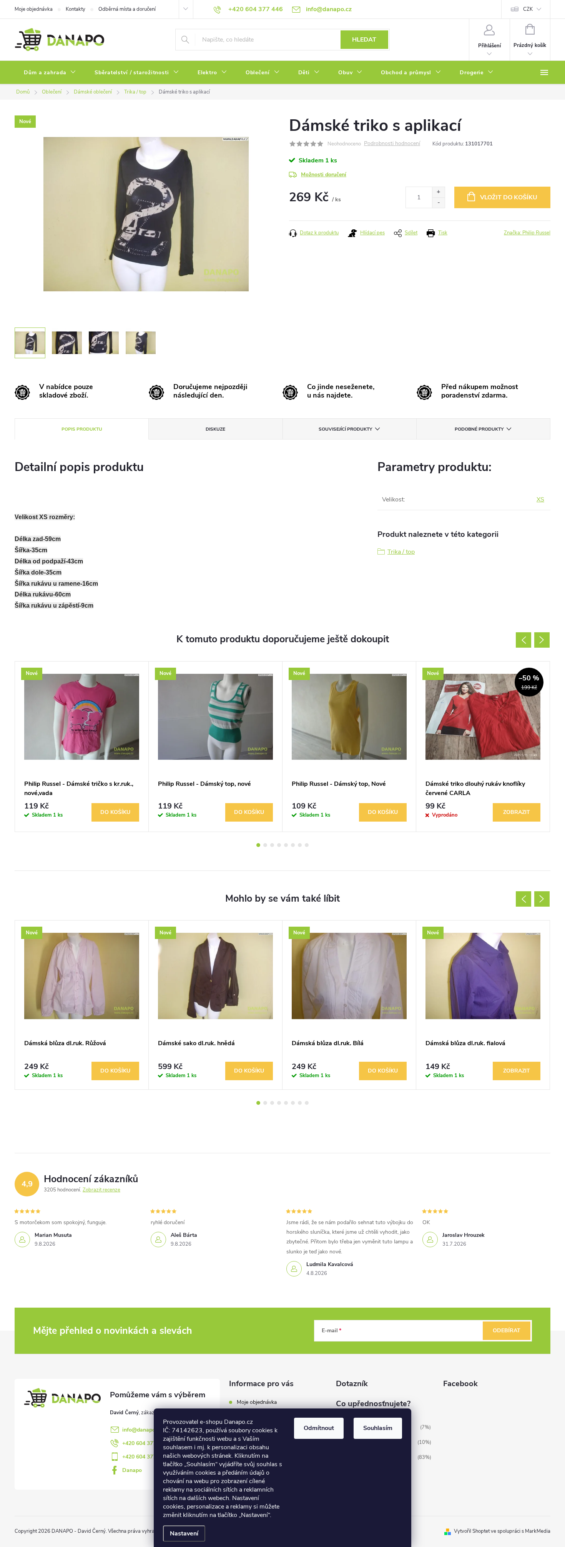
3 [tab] (272, 845)
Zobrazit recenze (101, 1189)
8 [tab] (307, 845)
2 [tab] (265, 845)
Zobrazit (516, 812)
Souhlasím (377, 1428)
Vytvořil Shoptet (472, 1531)
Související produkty (345, 429)
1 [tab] (258, 845)
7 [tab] (300, 845)
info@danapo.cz (142, 1429)
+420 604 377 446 (144, 1443)
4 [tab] (279, 845)
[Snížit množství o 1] (438, 202)
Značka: (527, 232)
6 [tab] (293, 845)
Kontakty (75, 9)
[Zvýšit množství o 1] (438, 192)
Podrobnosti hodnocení (392, 143)
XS (540, 499)
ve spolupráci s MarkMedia (520, 1531)
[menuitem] (50, 73)
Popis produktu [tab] (81, 429)
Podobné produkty (479, 429)
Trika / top (401, 552)
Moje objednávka (34, 9)
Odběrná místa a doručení (127, 9)
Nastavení (184, 1533)
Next (542, 640)
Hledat (364, 39)
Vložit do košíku (508, 197)
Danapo (132, 1470)
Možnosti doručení (323, 174)
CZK (528, 9)
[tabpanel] (82, 747)
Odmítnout (319, 1428)
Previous (523, 640)
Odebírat (506, 1330)
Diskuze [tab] (215, 429)
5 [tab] (286, 845)
